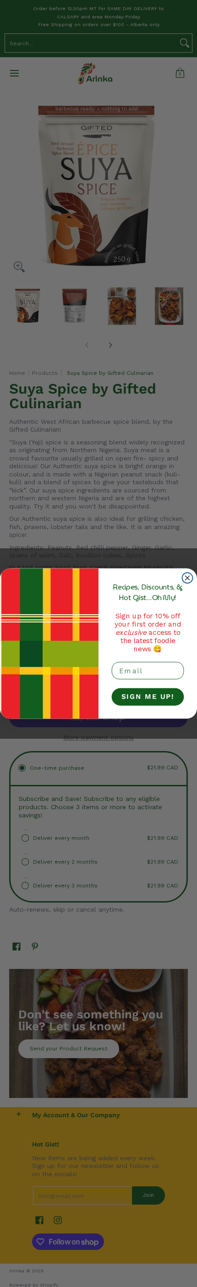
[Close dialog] (187, 578)
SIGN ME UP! (148, 696)
